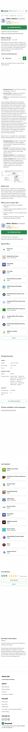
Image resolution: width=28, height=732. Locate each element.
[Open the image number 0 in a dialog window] (12, 176)
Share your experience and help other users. (12, 33)
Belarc (4, 640)
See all (14, 338)
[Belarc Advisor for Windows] (3, 21)
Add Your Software (6, 689)
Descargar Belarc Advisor (7, 410)
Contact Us (4, 691)
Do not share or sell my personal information (12, 709)
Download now (15, 27)
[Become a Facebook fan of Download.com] (3, 719)
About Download (5, 686)
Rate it (14, 584)
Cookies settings (5, 711)
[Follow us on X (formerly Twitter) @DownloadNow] (6, 719)
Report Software (15, 401)
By (8, 21)
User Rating (9, 22)
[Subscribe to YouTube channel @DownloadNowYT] (8, 719)
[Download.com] (4, 11)
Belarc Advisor (15, 19)
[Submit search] (10, 11)
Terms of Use (5, 704)
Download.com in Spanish (7, 694)
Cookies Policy (5, 706)
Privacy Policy (5, 701)
